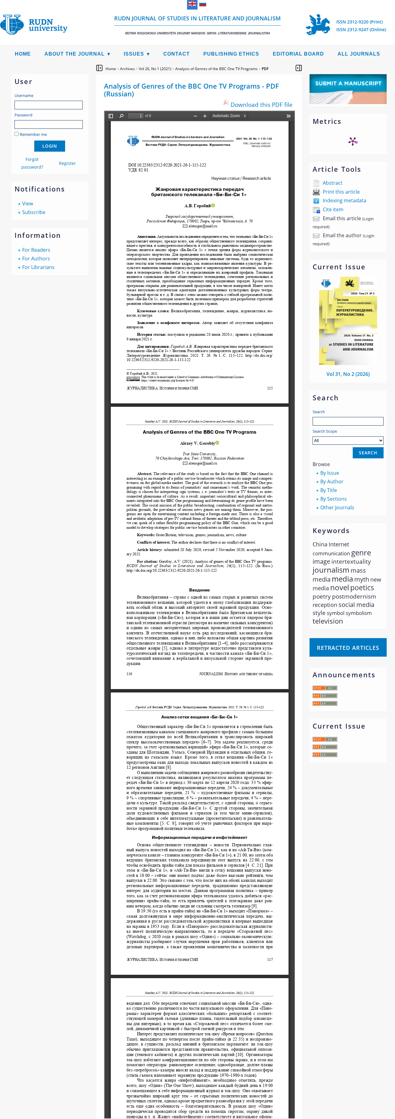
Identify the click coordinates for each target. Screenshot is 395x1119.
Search (319, 411)
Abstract (333, 182)
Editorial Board (298, 54)
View (27, 203)
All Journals (359, 54)
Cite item (333, 209)
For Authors (36, 258)
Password (23, 115)
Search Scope (325, 431)
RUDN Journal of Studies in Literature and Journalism (197, 25)
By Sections (333, 498)
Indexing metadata (344, 200)
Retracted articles (348, 647)
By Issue (329, 472)
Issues (134, 54)
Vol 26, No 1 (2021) (155, 68)
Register (67, 163)
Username (24, 95)
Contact (176, 54)
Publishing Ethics (231, 54)
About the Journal (74, 54)
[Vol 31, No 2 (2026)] (348, 363)
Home (23, 54)
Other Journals (337, 507)
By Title (328, 490)
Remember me (33, 134)
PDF (265, 68)
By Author (331, 481)
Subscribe (33, 212)
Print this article (341, 191)
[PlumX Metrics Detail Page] (353, 141)
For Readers (36, 249)
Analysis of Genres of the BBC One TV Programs (216, 68)
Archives (127, 68)
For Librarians (38, 267)
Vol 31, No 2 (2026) (348, 374)
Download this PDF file (262, 104)
